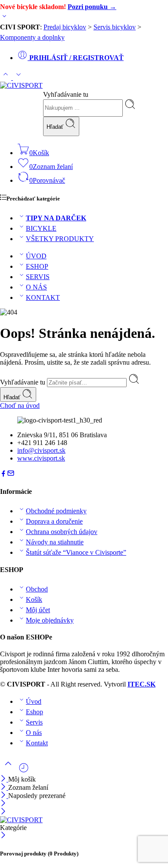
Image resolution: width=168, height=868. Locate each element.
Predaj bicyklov (65, 27)
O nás (34, 732)
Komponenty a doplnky (32, 37)
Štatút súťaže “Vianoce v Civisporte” (76, 552)
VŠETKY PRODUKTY (60, 238)
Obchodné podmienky (56, 511)
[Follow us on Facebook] (3, 474)
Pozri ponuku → (92, 6)
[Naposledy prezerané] (23, 771)
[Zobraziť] (4, 18)
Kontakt (37, 743)
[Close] (4, 795)
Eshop (34, 711)
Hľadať (56, 127)
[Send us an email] (11, 474)
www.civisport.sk (41, 458)
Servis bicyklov (114, 27)
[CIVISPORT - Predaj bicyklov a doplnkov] (21, 85)
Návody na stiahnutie (55, 542)
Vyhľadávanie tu (65, 94)
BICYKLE (41, 228)
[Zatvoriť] (4, 779)
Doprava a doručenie (54, 521)
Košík (34, 599)
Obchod (37, 589)
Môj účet (38, 610)
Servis (34, 722)
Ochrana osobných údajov (61, 531)
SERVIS (38, 276)
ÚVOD (36, 256)
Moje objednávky (50, 620)
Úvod (33, 701)
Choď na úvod (20, 405)
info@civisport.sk (41, 450)
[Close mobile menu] (3, 812)
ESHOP (37, 266)
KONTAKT (43, 297)
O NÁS (36, 287)
